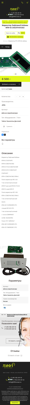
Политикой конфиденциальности (18, 400)
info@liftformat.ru (15, 17)
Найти (23, 33)
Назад (7, 47)
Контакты (22, 2)
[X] (5, 135)
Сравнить (9, 126)
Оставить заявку (15, 341)
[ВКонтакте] (3, 135)
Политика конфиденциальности (15, 388)
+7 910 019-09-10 (18, 15)
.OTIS (3, 105)
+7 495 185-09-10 (16, 13)
